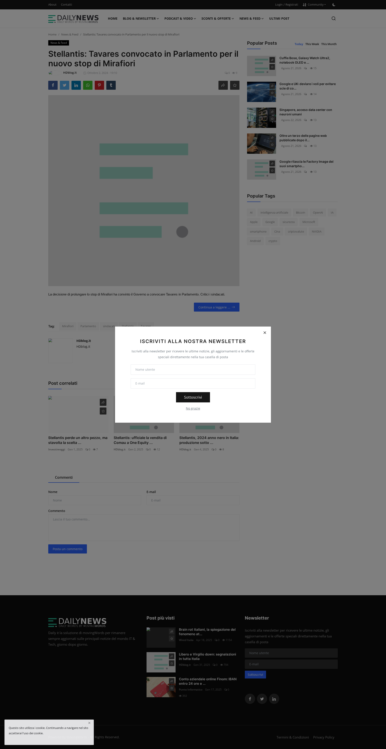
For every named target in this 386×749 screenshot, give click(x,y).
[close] (89, 723)
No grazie (193, 408)
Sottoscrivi (193, 397)
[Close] (265, 333)
